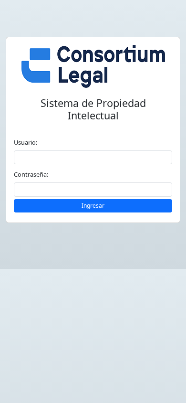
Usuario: (25, 142)
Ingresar (93, 206)
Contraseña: (31, 174)
